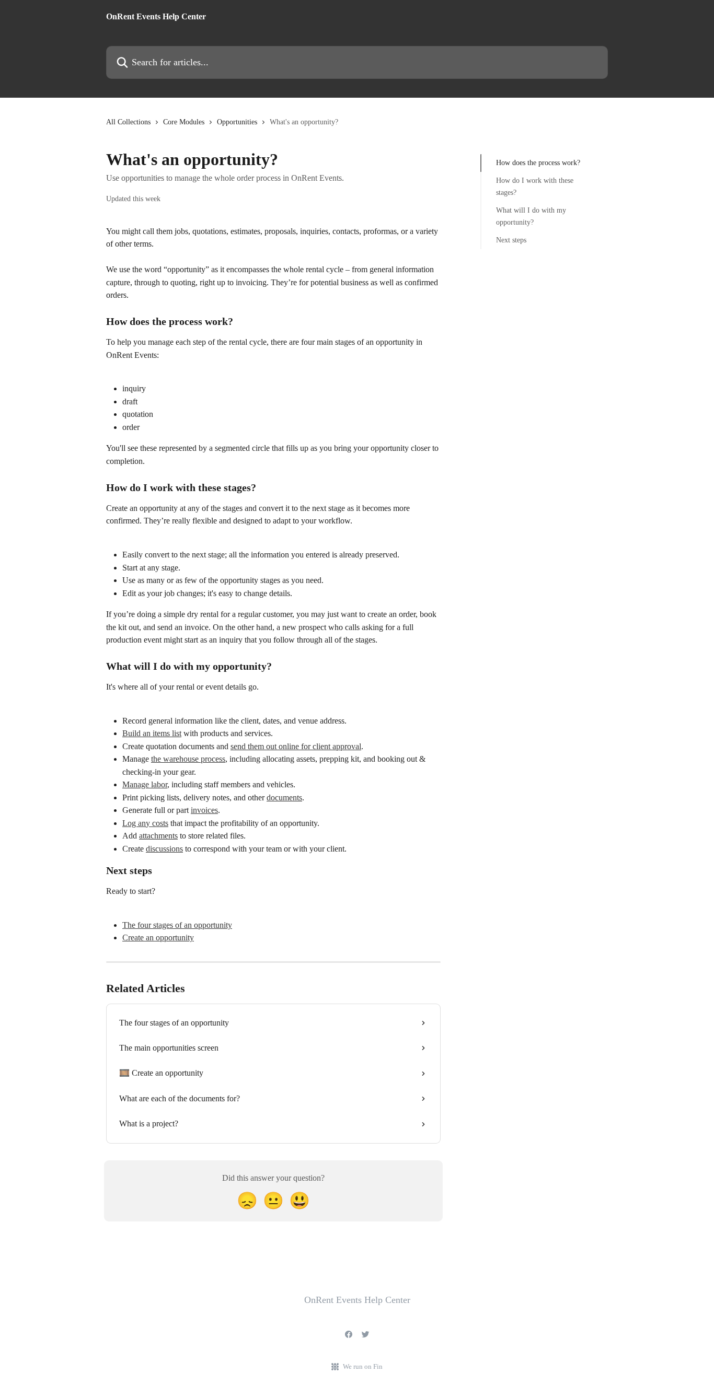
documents (284, 797)
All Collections (128, 122)
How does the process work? (538, 163)
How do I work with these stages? (534, 186)
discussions (164, 848)
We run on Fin (363, 1366)
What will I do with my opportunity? (531, 216)
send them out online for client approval (296, 746)
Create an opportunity (158, 937)
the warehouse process (188, 758)
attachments (158, 835)
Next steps (511, 240)
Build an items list (151, 733)
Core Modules (183, 122)
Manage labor (144, 784)
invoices (204, 810)
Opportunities (237, 122)
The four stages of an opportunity (177, 925)
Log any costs (145, 823)
